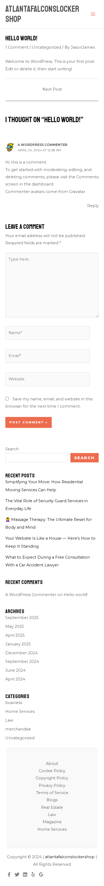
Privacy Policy (52, 785)
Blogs (52, 800)
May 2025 (14, 626)
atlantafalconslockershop (42, 14)
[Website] (47, 380)
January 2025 (18, 644)
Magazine (52, 821)
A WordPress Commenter (42, 145)
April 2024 (15, 679)
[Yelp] (33, 874)
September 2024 (22, 661)
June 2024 (15, 670)
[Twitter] (17, 874)
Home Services (20, 711)
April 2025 (15, 635)
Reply (93, 205)
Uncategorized (46, 47)
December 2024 (21, 653)
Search (12, 449)
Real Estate (52, 807)
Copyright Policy (52, 778)
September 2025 (22, 617)
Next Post (52, 89)
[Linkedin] (25, 874)
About (52, 763)
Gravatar (77, 191)
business (13, 702)
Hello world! (75, 594)
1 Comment (17, 47)
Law (9, 720)
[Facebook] (9, 874)
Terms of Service (52, 792)
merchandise (18, 729)
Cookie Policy (52, 770)
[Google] (41, 874)
